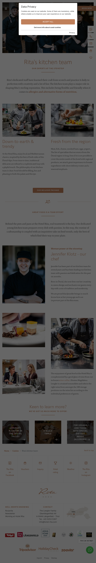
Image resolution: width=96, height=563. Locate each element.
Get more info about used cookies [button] (47, 27)
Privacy (72, 33)
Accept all (48, 22)
